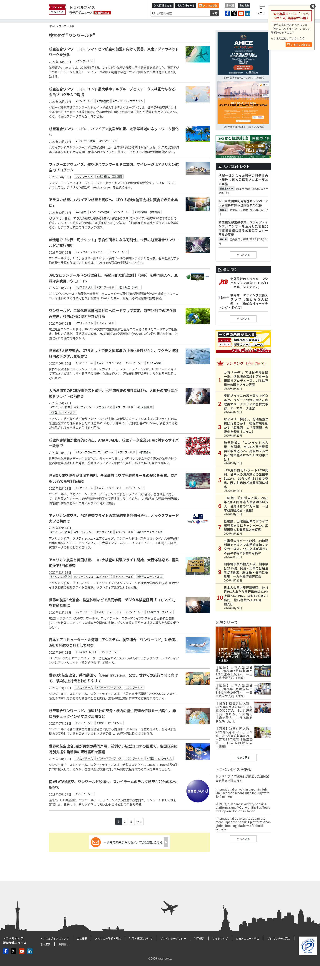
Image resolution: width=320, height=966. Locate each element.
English (244, 5)
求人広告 (45, 944)
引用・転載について (140, 938)
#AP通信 (81, 212)
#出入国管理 (154, 362)
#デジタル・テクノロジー (91, 252)
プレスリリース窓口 (278, 938)
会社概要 (82, 938)
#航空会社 (145, 452)
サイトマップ (220, 938)
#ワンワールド (84, 61)
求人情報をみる (185, 5)
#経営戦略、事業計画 (109, 176)
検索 (214, 13)
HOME (52, 26)
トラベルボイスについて (54, 938)
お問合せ (64, 944)
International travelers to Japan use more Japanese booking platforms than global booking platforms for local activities (243, 823)
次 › (139, 821)
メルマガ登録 (209, 5)
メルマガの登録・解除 (108, 938)
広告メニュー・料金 (247, 938)
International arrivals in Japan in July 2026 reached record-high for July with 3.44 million (242, 792)
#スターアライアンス (109, 362)
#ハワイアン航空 (85, 141)
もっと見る (243, 255)
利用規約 (199, 938)
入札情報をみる (163, 5)
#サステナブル (84, 287)
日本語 (230, 5)
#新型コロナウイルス (63, 412)
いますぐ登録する (300, 44)
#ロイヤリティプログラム (128, 101)
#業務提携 (103, 101)
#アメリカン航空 (60, 407)
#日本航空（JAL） (129, 287)
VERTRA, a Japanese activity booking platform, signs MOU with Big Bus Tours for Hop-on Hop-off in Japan (243, 807)
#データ (109, 452)
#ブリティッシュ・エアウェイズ (93, 407)
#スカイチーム (84, 362)
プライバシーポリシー (173, 938)
